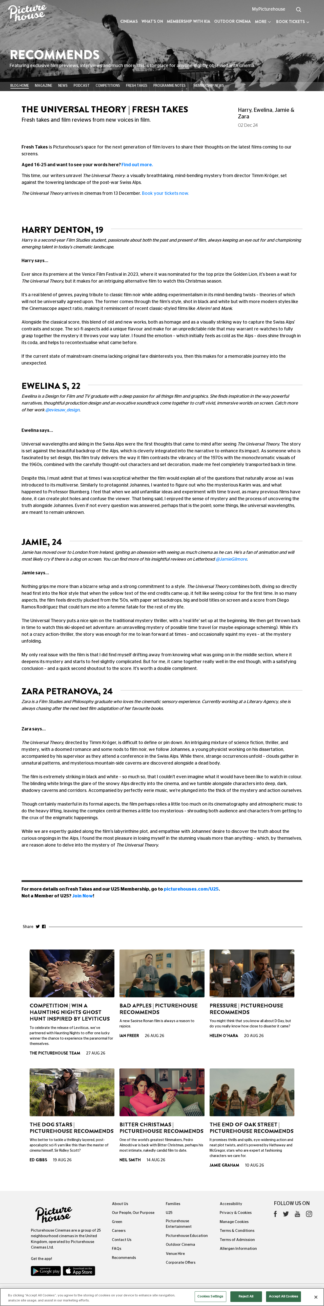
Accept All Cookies (283, 1296)
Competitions (108, 86)
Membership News (209, 86)
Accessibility (231, 1204)
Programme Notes (169, 86)
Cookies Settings (210, 1296)
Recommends (124, 1258)
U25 (169, 1213)
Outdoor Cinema (232, 21)
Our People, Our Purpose (133, 1213)
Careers (119, 1231)
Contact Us (121, 1240)
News (63, 86)
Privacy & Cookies (236, 1213)
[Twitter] (286, 1215)
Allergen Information (238, 1249)
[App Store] (79, 1272)
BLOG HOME (19, 86)
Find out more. (137, 165)
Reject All (246, 1296)
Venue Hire (175, 1254)
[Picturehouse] (27, 14)
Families (173, 1204)
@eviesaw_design (62, 410)
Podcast (82, 86)
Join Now (82, 896)
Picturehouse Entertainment (179, 1224)
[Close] (315, 1297)
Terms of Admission (237, 1240)
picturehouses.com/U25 (191, 889)
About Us (120, 1204)
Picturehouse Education (187, 1236)
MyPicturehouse (268, 9)
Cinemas (129, 21)
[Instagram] (309, 1215)
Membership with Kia (188, 21)
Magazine (43, 86)
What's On (152, 21)
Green (117, 1222)
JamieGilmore (233, 559)
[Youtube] (297, 1215)
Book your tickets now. (165, 193)
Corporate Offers (180, 1263)
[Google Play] (46, 1272)
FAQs (116, 1249)
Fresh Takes (136, 86)
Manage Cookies (234, 1222)
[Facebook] (275, 1215)
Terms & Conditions (237, 1231)
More (261, 22)
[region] (162, 1297)
